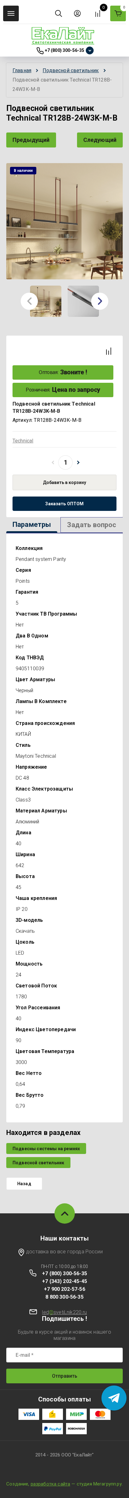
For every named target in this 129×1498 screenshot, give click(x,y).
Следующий (99, 140)
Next (99, 301)
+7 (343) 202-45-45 (64, 1281)
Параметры (32, 524)
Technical (23, 441)
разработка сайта (50, 1484)
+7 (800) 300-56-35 (65, 50)
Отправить (64, 1376)
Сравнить (108, 351)
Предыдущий (31, 140)
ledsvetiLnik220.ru (64, 1312)
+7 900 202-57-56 (64, 1289)
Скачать (25, 931)
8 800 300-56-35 (64, 1297)
